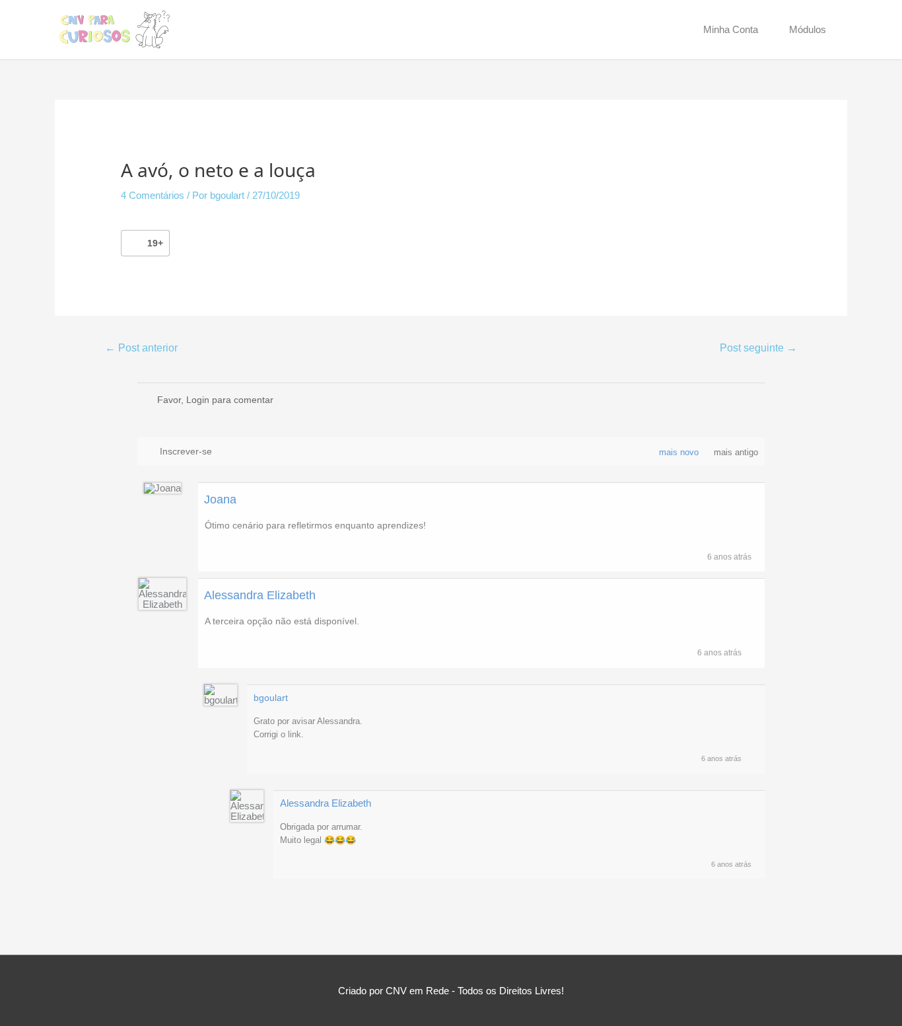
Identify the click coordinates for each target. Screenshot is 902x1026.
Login (197, 399)
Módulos (807, 29)
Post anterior (141, 347)
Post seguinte (758, 347)
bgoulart (271, 697)
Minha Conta (730, 29)
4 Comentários (152, 195)
